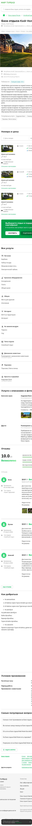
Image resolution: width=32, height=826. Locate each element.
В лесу (23, 756)
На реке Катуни (26, 764)
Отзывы (23, 31)
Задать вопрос (10, 749)
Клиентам (23, 779)
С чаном (24, 762)
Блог (21, 792)
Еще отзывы (7, 587)
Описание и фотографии (8, 166)
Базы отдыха (5, 756)
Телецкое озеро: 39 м (17, 81)
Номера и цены (10, 31)
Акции (22, 789)
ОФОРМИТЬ (12, 233)
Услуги (17, 31)
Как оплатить (24, 786)
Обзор (3, 31)
